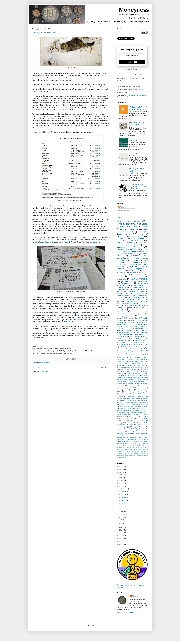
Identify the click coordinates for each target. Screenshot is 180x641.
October (123, 494)
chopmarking (121, 383)
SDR (144, 349)
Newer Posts (37, 368)
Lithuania (96, 242)
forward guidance (131, 385)
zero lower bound (136, 240)
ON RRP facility (140, 423)
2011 (121, 544)
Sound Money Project (135, 95)
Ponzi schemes (122, 287)
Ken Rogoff (120, 316)
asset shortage (133, 400)
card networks (122, 343)
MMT (128, 320)
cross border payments (125, 299)
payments (121, 249)
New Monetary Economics (138, 449)
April (122, 512)
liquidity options (133, 318)
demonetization (123, 258)
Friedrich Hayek (140, 392)
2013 (121, 538)
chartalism (120, 277)
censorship (122, 322)
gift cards (128, 365)
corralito (143, 429)
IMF (64, 200)
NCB (142, 303)
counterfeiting (121, 345)
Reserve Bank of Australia (125, 424)
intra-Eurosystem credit (140, 287)
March (123, 515)
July (122, 503)
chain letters (139, 343)
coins (146, 230)
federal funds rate (123, 332)
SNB (118, 306)
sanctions (133, 249)
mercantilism (120, 457)
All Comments (124, 211)
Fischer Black (129, 392)
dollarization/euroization (136, 277)
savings (125, 390)
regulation (134, 260)
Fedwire (129, 269)
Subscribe (132, 62)
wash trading (138, 441)
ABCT (130, 416)
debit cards (140, 299)
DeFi (133, 295)
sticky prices (121, 271)
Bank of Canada (124, 243)
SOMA (146, 396)
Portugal (67, 242)
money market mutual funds (138, 345)
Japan (119, 394)
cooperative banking (132, 429)
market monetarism (130, 306)
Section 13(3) (141, 424)
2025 (121, 466)
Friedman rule (121, 377)
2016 (121, 530)
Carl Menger (129, 338)
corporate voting (124, 404)
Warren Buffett (140, 359)
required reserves (122, 412)
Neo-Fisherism (129, 423)
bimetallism (144, 320)
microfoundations (122, 410)
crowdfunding (136, 404)
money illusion (130, 367)
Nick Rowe (137, 236)
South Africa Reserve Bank (135, 451)
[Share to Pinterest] (75, 359)
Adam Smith (134, 336)
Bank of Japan (139, 326)
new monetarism (143, 367)
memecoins (120, 367)
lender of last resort (136, 293)
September (125, 497)
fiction (131, 455)
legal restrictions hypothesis (134, 435)
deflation (120, 302)
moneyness (121, 245)
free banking (131, 302)
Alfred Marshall (139, 371)
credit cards (133, 267)
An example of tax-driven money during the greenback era (137, 124)
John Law (126, 449)
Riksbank (131, 316)
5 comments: (58, 359)
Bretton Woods (136, 445)
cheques (119, 402)
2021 (121, 478)
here (65, 322)
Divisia (137, 416)
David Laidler (131, 375)
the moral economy (125, 441)
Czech (41, 242)
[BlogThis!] (68, 359)
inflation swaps (126, 408)
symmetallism (132, 439)
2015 (121, 533)
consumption (144, 402)
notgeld (143, 410)
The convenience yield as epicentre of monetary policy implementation (138, 186)
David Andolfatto (138, 289)
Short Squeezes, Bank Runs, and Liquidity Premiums (136, 170)
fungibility (144, 251)
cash (39, 362)
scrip (132, 390)
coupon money (121, 431)
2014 (121, 536)
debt (130, 322)
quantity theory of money (126, 324)
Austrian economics (133, 373)
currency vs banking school (137, 431)
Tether (133, 251)
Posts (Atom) (46, 371)
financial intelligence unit (124, 433)
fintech (120, 229)
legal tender (124, 289)
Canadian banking (137, 285)
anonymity (121, 238)
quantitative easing (137, 273)
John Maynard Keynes (128, 281)
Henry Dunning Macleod (135, 377)
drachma (131, 383)
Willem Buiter (121, 361)
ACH (130, 347)
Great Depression (123, 328)
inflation (141, 232)
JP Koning (134, 596)
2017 (121, 527)
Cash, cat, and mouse (44, 32)
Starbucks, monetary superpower (135, 139)
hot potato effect (140, 322)
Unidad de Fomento (126, 359)
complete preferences (139, 453)
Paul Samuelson (129, 379)
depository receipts (122, 455)
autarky (143, 427)
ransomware (123, 369)
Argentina (120, 373)
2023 (121, 472)
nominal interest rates (129, 254)
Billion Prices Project (141, 347)
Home (71, 368)
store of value (134, 279)
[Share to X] (70, 359)
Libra (126, 394)
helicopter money (141, 455)
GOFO (139, 418)
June (123, 506)
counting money (122, 363)
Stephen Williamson (137, 275)
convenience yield (137, 312)
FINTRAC (134, 447)
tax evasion (45, 362)
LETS (138, 420)
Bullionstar (128, 97)
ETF (143, 314)
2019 (121, 483)
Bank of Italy (142, 443)
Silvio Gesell (120, 351)
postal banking (136, 437)
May (122, 509)
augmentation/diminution (137, 381)
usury (124, 416)
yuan (134, 443)
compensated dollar (131, 402)
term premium (143, 439)
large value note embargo (132, 353)
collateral (123, 312)
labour (119, 435)
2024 (121, 469)
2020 (121, 481)
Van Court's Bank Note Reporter (129, 398)
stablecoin (134, 230)
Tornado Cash (126, 283)
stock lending (134, 414)
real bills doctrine (136, 388)
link (77, 67)
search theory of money (138, 412)
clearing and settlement (138, 238)
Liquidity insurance (138, 328)
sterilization (133, 369)
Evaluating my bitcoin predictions (136, 154)
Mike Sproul (143, 281)
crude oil (120, 314)
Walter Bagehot (133, 427)
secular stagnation (122, 414)
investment (140, 408)
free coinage (144, 385)
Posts (122, 207)
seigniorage (140, 269)
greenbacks (144, 406)
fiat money (134, 245)
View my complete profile (125, 612)
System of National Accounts (139, 357)
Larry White (121, 310)
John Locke (129, 420)
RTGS (138, 349)
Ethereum (138, 247)
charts (145, 249)
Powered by (128, 69)
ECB (141, 243)
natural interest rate (125, 334)
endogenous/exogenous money (128, 406)
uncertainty (144, 306)
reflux (140, 324)
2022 (121, 475)
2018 (121, 486)
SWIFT (135, 320)
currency (137, 351)
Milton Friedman (130, 303)
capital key (120, 429)
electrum (145, 404)
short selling (121, 336)
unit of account (127, 232)
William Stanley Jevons (137, 361)
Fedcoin (145, 279)
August (123, 500)
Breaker (144, 95)
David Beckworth (132, 314)
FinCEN (139, 338)
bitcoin (136, 221)
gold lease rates (139, 365)
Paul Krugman (133, 271)
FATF (132, 418)
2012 (121, 541)
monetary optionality (123, 437)
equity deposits (136, 363)
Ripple (127, 297)
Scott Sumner (132, 262)
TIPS (143, 330)
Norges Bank (120, 451)
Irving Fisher (140, 308)
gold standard (121, 279)
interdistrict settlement (140, 332)
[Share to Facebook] (73, 359)
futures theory (123, 388)
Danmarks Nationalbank (126, 349)
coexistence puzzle (124, 453)
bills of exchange (138, 297)
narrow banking (134, 410)
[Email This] (66, 359)
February (124, 517)
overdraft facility (140, 334)
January (124, 523)
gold (122, 240)
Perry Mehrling (122, 330)
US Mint (129, 351)
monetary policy (123, 355)
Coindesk (119, 97)
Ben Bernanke (121, 445)
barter (129, 341)
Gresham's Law (136, 256)
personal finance (122, 295)
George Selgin (122, 275)
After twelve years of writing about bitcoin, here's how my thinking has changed (138, 107)
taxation (128, 326)
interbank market (140, 433)
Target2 (124, 251)
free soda (78, 317)
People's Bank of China (134, 396)
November (124, 492)
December (124, 489)
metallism (145, 353)
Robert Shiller (134, 330)
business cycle (140, 341)
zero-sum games (126, 308)
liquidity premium (124, 234)
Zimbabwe (144, 310)
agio (146, 451)
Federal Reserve (126, 224)
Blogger (94, 625)
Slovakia (48, 242)
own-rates (122, 347)
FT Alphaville (141, 375)
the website (55, 240)
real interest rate (136, 355)
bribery (143, 400)
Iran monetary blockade (126, 291)
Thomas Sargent (122, 427)
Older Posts (105, 368)
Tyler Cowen (132, 310)
